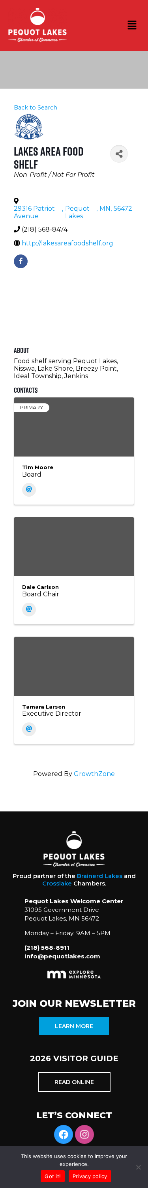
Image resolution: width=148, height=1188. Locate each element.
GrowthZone (94, 774)
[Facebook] (63, 1134)
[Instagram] (84, 1134)
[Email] (29, 490)
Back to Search (35, 107)
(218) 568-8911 (46, 947)
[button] (132, 25)
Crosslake (57, 883)
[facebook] (21, 261)
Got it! (53, 1176)
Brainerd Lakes (99, 876)
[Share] (119, 154)
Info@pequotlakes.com (62, 956)
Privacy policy (90, 1176)
